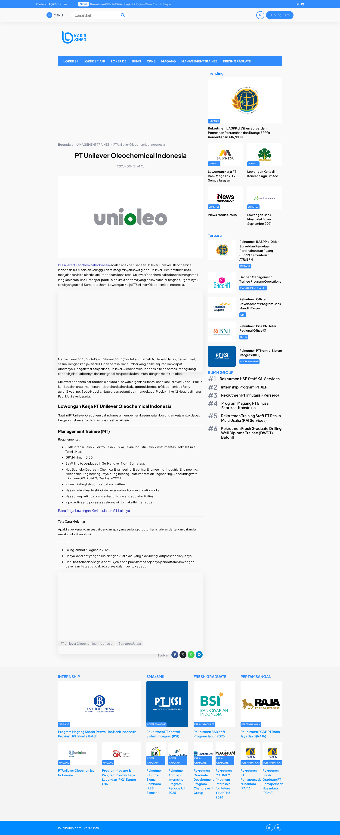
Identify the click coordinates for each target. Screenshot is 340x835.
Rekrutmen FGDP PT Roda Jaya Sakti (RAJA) (260, 734)
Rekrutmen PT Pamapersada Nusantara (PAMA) (251, 779)
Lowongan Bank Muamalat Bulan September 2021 (259, 219)
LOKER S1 (70, 61)
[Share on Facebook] (174, 654)
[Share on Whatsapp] (191, 654)
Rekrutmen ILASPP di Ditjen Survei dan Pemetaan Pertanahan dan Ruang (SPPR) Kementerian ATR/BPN (239, 132)
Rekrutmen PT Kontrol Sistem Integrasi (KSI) (118, 4)
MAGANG (168, 61)
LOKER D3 (118, 61)
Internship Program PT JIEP (244, 387)
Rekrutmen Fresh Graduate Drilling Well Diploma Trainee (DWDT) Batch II (251, 433)
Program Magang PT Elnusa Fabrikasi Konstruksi (245, 405)
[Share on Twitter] (182, 654)
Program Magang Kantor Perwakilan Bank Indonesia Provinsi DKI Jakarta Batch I (97, 734)
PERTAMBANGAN (250, 724)
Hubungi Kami (279, 15)
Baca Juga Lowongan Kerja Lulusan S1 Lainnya (94, 511)
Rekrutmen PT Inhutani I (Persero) (250, 395)
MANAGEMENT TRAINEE (199, 61)
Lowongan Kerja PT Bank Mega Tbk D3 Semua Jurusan (222, 175)
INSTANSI (214, 121)
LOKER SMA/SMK (249, 361)
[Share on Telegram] (199, 654)
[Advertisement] (130, 105)
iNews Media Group (222, 215)
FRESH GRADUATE (236, 61)
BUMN (136, 61)
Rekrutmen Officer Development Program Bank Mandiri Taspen (260, 303)
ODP (242, 314)
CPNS (151, 61)
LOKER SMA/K (94, 61)
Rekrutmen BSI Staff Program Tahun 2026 (209, 734)
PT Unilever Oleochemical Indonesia (84, 265)
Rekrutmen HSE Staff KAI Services (250, 378)
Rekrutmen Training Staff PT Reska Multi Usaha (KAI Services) (251, 418)
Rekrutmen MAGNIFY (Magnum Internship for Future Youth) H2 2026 (224, 783)
